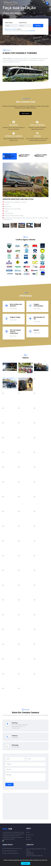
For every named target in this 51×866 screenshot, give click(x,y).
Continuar (38, 25)
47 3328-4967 (31, 30)
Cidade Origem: (9, 22)
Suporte (36, 330)
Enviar (9, 784)
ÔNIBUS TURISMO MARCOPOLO (11, 853)
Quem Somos (30, 834)
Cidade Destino (23, 22)
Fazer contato (25, 113)
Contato (29, 839)
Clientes (29, 837)
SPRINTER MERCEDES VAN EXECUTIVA (13, 848)
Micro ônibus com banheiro (16, 305)
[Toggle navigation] (47, 3)
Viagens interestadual (38, 305)
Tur (7, 829)
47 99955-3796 (15, 747)
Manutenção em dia (39, 318)
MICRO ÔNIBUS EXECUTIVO (10, 850)
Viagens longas (15, 317)
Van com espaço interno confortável (15, 331)
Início (28, 832)
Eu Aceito (25, 863)
